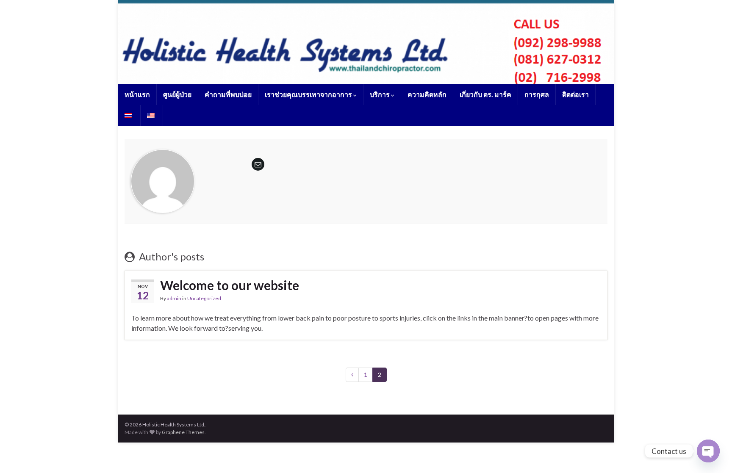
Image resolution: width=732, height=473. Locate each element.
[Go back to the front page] (366, 42)
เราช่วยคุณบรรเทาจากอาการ (309, 94)
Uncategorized (204, 298)
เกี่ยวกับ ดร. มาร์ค (485, 94)
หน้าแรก (137, 94)
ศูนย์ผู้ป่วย (177, 94)
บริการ (380, 94)
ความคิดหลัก (427, 94)
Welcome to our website (229, 285)
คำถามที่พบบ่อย (228, 94)
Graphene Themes (183, 432)
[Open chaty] (708, 451)
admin (174, 298)
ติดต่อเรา (575, 94)
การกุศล (536, 94)
